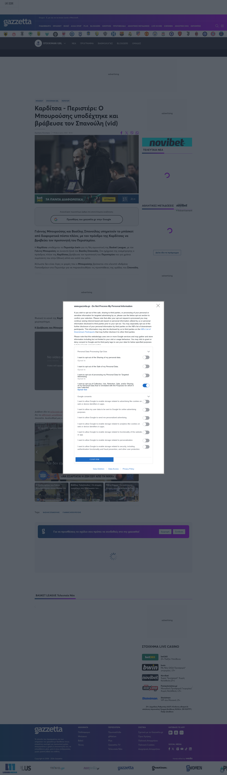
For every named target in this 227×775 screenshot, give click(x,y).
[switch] (146, 357)
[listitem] (113, 351)
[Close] (158, 306)
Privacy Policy (128, 469)
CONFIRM (94, 459)
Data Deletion (98, 469)
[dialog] (113, 387)
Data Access (113, 469)
